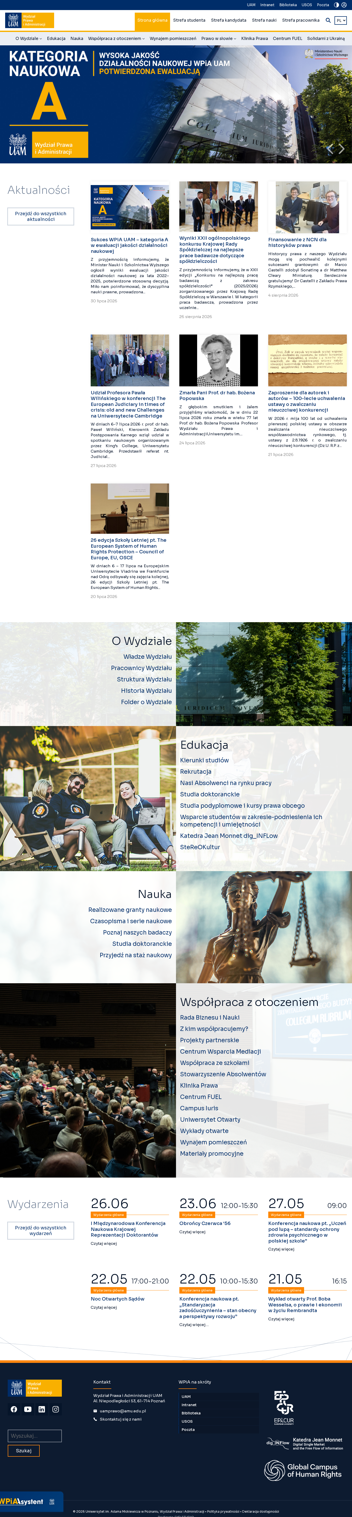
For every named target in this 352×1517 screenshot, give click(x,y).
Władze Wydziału (147, 657)
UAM (251, 5)
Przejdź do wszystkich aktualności (40, 216)
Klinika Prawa (254, 38)
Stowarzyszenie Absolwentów (223, 1074)
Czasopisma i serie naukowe (131, 921)
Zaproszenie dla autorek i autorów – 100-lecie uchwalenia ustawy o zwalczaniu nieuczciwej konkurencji (306, 401)
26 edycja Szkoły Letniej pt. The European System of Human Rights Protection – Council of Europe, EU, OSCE (128, 549)
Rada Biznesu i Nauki (210, 1017)
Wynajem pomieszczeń (173, 38)
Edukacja (56, 38)
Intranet (267, 5)
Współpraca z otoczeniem (116, 39)
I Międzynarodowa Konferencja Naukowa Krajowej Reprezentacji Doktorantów (128, 1229)
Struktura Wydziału (144, 679)
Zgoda (58, 1510)
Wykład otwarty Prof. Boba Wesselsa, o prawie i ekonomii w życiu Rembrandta (305, 1304)
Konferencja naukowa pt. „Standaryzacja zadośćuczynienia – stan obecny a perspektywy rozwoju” (217, 1307)
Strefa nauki (264, 20)
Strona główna (152, 20)
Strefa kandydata (228, 20)
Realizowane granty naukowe (130, 910)
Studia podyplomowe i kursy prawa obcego (242, 806)
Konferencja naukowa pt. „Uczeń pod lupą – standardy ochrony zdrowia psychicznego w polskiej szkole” (307, 1232)
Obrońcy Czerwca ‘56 (205, 1223)
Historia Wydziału (146, 691)
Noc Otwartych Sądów (118, 1299)
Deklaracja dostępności (260, 1511)
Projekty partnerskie (209, 1040)
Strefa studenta (189, 20)
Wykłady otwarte (204, 1131)
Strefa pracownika (301, 20)
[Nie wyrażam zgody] (110, 1489)
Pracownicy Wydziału (141, 668)
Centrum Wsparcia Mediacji (220, 1051)
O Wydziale (28, 39)
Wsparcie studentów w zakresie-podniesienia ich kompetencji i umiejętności (251, 820)
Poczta (323, 5)
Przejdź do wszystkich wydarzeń (40, 1230)
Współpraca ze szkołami (214, 1063)
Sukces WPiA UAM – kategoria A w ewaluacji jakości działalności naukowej (129, 245)
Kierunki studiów (204, 760)
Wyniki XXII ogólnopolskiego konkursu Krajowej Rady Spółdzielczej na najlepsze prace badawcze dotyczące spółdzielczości (214, 249)
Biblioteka (288, 5)
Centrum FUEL (287, 38)
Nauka (76, 38)
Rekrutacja (196, 772)
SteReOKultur (200, 847)
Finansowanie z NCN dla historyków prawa (297, 242)
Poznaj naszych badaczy (137, 932)
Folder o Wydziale (146, 702)
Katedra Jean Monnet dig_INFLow (229, 836)
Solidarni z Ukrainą (326, 38)
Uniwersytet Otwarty (210, 1119)
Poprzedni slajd (330, 149)
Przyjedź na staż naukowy (136, 955)
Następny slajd (342, 149)
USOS (307, 5)
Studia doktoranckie (210, 794)
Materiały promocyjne (212, 1153)
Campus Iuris (199, 1108)
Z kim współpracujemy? (214, 1029)
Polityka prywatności (223, 1511)
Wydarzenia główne (108, 1215)
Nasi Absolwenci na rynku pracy (226, 783)
